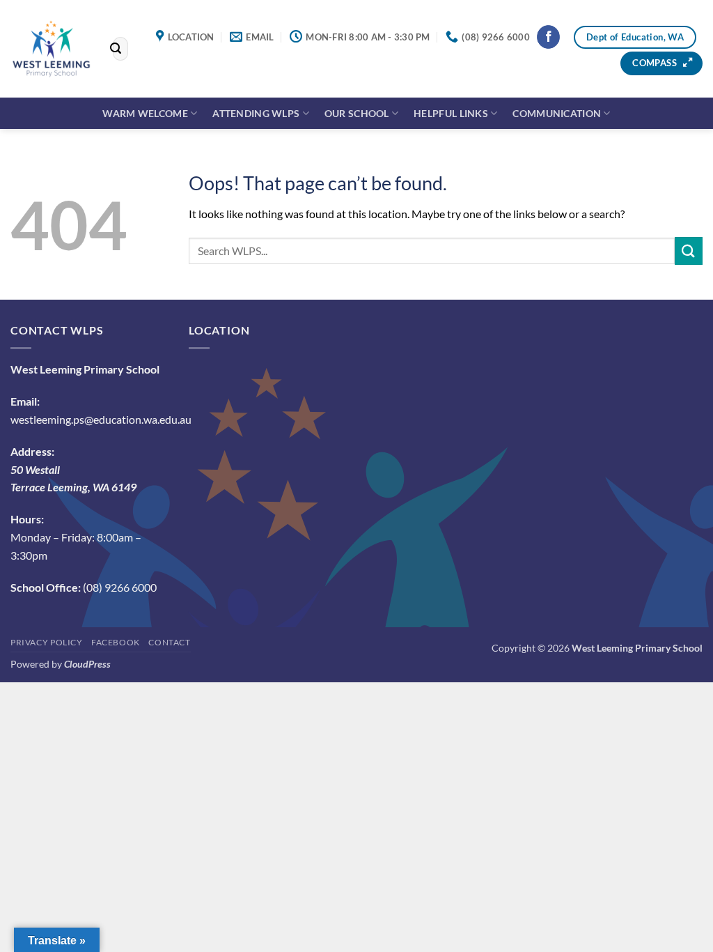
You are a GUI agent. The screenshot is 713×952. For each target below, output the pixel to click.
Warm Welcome (144, 113)
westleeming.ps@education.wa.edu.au (100, 419)
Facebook (115, 642)
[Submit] (115, 49)
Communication (556, 113)
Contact (169, 642)
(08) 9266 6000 (120, 587)
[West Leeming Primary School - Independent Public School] (51, 48)
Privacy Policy (46, 642)
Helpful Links (451, 113)
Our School (356, 113)
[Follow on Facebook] (548, 37)
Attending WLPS (255, 113)
